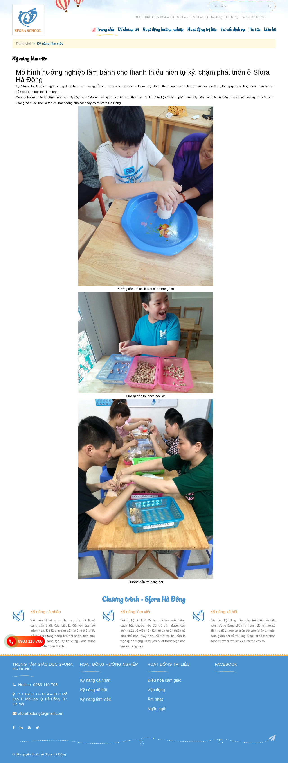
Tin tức (254, 29)
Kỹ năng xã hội (223, 612)
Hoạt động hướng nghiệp (163, 29)
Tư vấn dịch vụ (233, 29)
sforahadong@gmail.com (40, 713)
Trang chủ (105, 29)
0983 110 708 (255, 17)
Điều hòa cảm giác (164, 680)
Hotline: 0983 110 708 (38, 684)
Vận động (156, 690)
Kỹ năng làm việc (135, 612)
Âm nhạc (156, 699)
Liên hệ (270, 29)
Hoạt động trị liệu (202, 29)
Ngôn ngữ (157, 708)
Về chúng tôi (128, 29)
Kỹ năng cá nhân (45, 612)
